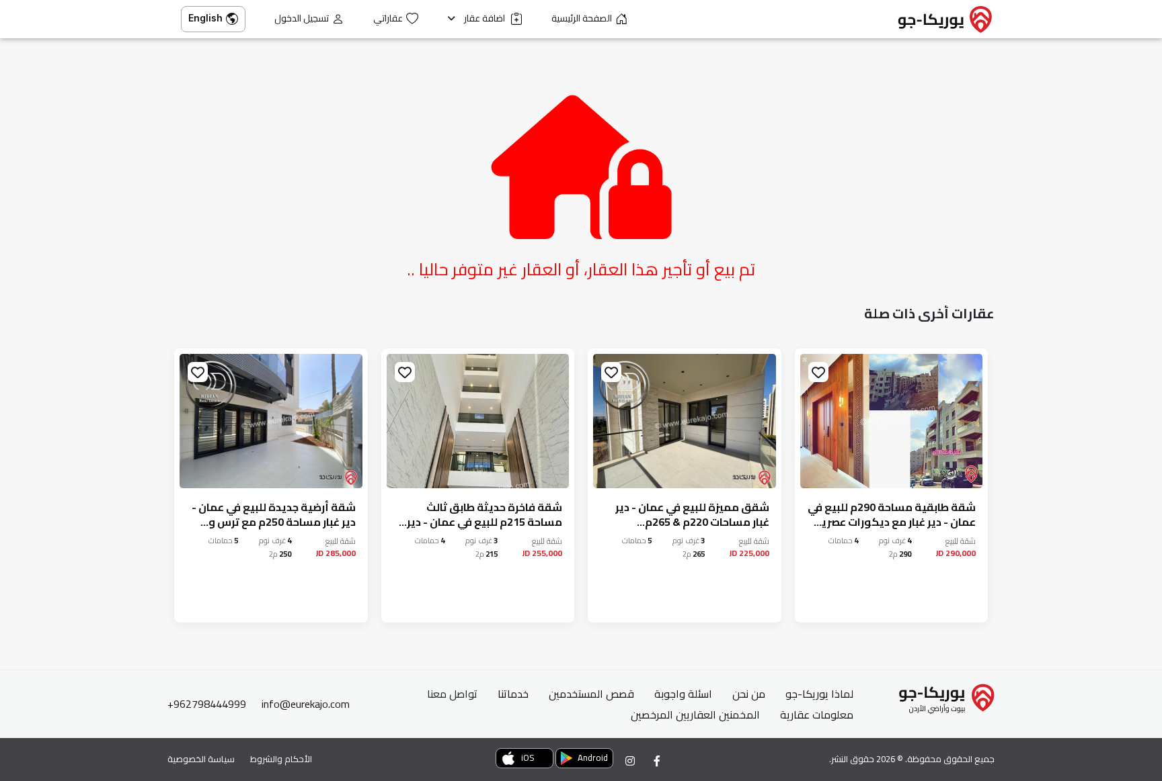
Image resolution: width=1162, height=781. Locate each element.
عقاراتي (388, 18)
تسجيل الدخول (301, 18)
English (205, 18)
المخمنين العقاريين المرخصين (695, 714)
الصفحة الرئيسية (581, 18)
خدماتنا (513, 694)
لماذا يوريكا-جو (819, 694)
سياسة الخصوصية (201, 759)
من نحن (748, 694)
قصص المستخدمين (591, 694)
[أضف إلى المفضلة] (818, 372)
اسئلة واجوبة (683, 694)
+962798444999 (206, 704)
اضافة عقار (485, 18)
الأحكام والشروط (281, 759)
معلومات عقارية (816, 714)
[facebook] (657, 761)
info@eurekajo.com (306, 704)
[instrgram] (630, 761)
